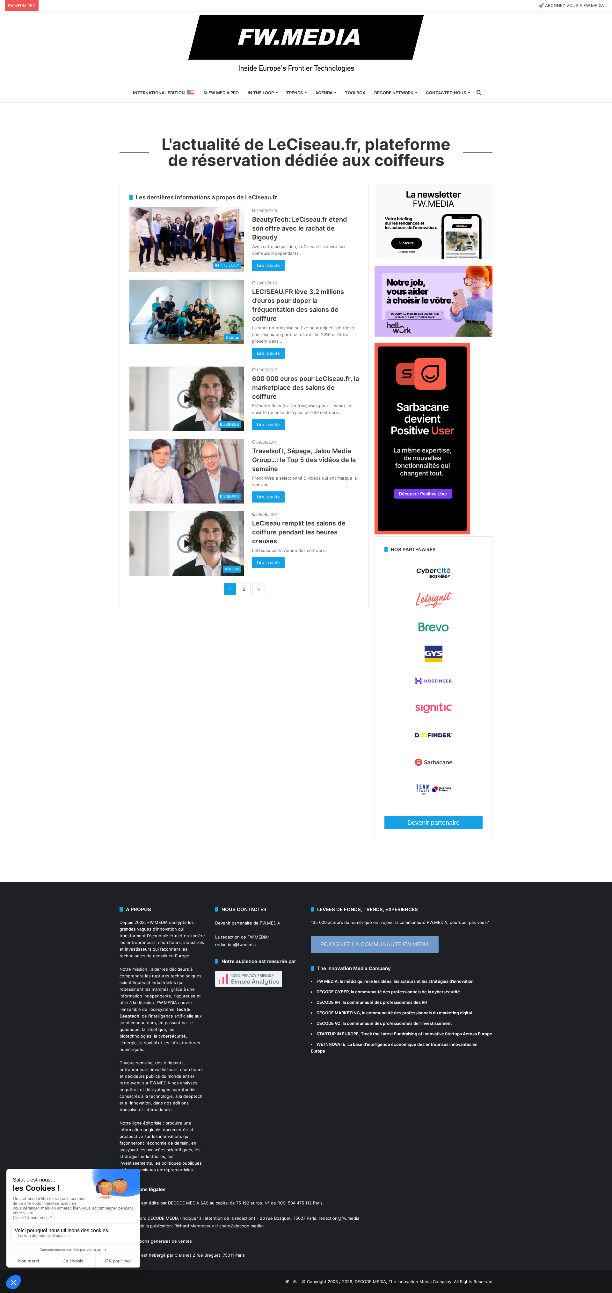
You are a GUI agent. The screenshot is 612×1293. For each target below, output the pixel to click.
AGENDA (323, 92)
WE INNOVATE (331, 1044)
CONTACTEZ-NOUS (446, 92)
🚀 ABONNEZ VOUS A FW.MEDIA (571, 5)
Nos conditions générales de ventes (156, 1241)
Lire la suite (268, 265)
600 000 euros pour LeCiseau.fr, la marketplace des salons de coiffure (305, 387)
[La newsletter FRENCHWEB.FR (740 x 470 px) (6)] (433, 257)
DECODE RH (328, 1002)
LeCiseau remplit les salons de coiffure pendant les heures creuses (299, 532)
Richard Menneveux (194, 1225)
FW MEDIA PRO (223, 92)
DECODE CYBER (333, 991)
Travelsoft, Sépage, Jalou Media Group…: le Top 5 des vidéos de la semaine (304, 460)
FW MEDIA (327, 981)
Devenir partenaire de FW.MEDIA (247, 922)
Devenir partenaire (433, 822)
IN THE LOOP (261, 92)
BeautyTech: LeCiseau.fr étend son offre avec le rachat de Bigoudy (299, 228)
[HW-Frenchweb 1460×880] (433, 335)
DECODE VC (328, 1023)
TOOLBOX (355, 92)
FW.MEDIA (157, 922)
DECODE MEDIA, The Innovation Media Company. (404, 1281)
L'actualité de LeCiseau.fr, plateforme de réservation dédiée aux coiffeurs (306, 152)
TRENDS (294, 92)
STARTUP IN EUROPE (338, 1033)
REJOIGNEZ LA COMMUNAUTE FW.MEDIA (374, 944)
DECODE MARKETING (338, 1012)
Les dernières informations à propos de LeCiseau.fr (206, 197)
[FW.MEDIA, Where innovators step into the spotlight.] (305, 47)
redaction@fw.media (235, 944)
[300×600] (422, 532)
